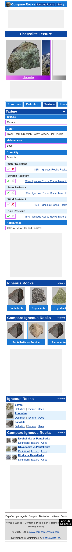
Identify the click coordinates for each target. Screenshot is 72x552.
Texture (49, 104)
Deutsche (44, 516)
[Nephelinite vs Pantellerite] (11, 440)
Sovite (19, 404)
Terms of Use (58, 522)
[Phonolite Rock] (10, 415)
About (18, 522)
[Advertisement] (36, 19)
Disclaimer (42, 522)
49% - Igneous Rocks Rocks (50, 204)
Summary (14, 104)
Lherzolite (28, 77)
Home (9, 522)
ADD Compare (65, 522)
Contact (29, 522)
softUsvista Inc (51, 537)
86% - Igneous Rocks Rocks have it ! (46, 181)
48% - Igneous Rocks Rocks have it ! (46, 216)
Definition (32, 104)
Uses (63, 104)
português (21, 516)
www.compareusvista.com (44, 531)
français (33, 516)
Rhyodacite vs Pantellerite (34, 446)
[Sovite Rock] (10, 407)
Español (9, 516)
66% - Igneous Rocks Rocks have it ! (46, 193)
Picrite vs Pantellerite (31, 455)
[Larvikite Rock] (10, 424)
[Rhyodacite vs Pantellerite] (11, 449)
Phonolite (21, 413)
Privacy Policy (36, 526)
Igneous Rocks (45, 4)
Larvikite (20, 421)
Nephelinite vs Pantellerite (34, 438)
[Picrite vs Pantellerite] (11, 457)
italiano (55, 516)
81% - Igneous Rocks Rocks (50, 169)
